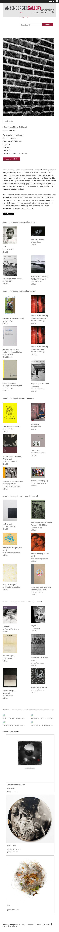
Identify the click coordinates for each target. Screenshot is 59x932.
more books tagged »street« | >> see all (19, 398)
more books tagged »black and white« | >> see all (22, 602)
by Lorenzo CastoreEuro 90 (9, 526)
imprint (30, 924)
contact (43, 13)
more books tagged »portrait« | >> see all (19, 222)
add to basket (11, 159)
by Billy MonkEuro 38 (35, 628)
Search (48, 25)
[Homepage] (29, 10)
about (36, 13)
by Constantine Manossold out (39, 483)
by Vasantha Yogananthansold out (11, 587)
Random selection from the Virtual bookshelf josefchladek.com (28, 710)
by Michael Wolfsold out (36, 426)
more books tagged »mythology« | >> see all (20, 496)
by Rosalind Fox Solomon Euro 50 (11, 629)
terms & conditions (10, 926)
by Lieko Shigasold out (37, 241)
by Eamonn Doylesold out (11, 428)
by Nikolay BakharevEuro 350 (39, 689)
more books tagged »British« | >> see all (19, 291)
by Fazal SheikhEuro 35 (8, 249)
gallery (51, 13)
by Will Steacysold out (9, 658)
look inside (9, 121)
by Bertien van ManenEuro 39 (38, 452)
